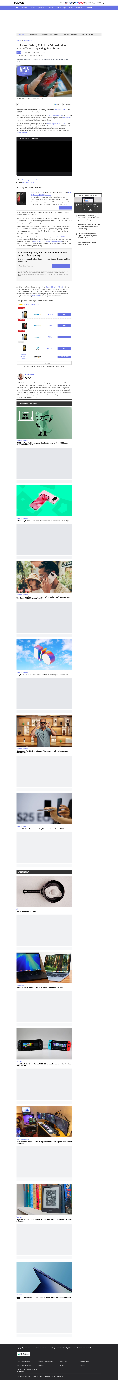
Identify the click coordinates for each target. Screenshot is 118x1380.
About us (41, 1365)
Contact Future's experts (45, 1361)
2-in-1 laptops (32, 34)
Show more (46, 363)
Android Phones (28, 40)
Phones (19, 40)
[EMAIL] (30, 377)
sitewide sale (66, 118)
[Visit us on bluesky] (76, 3)
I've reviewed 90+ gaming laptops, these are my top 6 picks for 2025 (87, 236)
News (19, 52)
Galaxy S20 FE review (62, 237)
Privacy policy (63, 1361)
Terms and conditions (23, 1361)
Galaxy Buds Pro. (22, 132)
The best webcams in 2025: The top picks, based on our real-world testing (89, 227)
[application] (44, 156)
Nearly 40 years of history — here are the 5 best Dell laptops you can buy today (89, 218)
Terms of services (40, 271)
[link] (23, 198)
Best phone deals (28, 183)
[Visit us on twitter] (73, 3)
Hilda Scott (27, 52)
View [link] (64, 314)
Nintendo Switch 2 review (50, 34)
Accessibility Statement (24, 1365)
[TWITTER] (26, 377)
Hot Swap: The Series (70, 34)
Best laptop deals (87, 34)
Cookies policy (84, 1361)
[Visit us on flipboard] (82, 3)
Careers (82, 1365)
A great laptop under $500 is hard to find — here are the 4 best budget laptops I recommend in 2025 (88, 208)
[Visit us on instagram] (79, 3)
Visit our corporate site (84, 1348)
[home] (16, 8)
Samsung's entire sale (29, 180)
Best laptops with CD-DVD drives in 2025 (87, 243)
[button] (100, 3)
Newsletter (68, 104)
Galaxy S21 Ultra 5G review (55, 287)
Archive (61, 1365)
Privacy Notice (22, 272)
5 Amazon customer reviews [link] (31, 304)
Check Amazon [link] (64, 357)
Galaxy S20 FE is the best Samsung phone (47, 241)
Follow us (58, 104)
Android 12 (36, 296)
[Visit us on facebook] (71, 3)
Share (21, 104)
